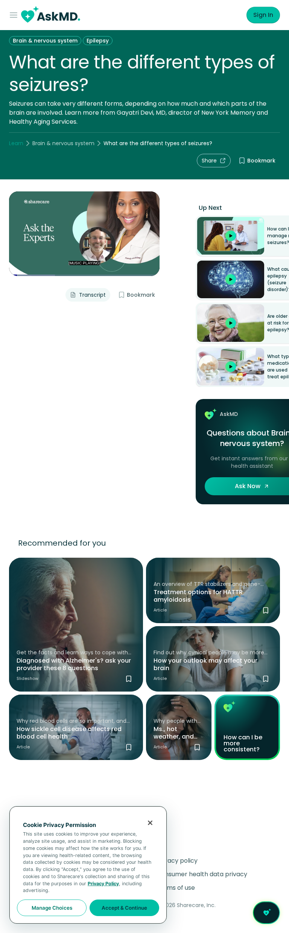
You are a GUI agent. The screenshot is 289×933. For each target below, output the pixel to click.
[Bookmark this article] (265, 610)
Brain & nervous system (45, 40)
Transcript (92, 295)
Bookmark (261, 160)
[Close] (150, 823)
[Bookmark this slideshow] (128, 679)
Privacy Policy (103, 883)
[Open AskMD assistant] (266, 912)
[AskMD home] (50, 15)
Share (209, 160)
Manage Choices (52, 908)
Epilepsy (98, 40)
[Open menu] (15, 15)
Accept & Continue (124, 908)
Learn (16, 143)
